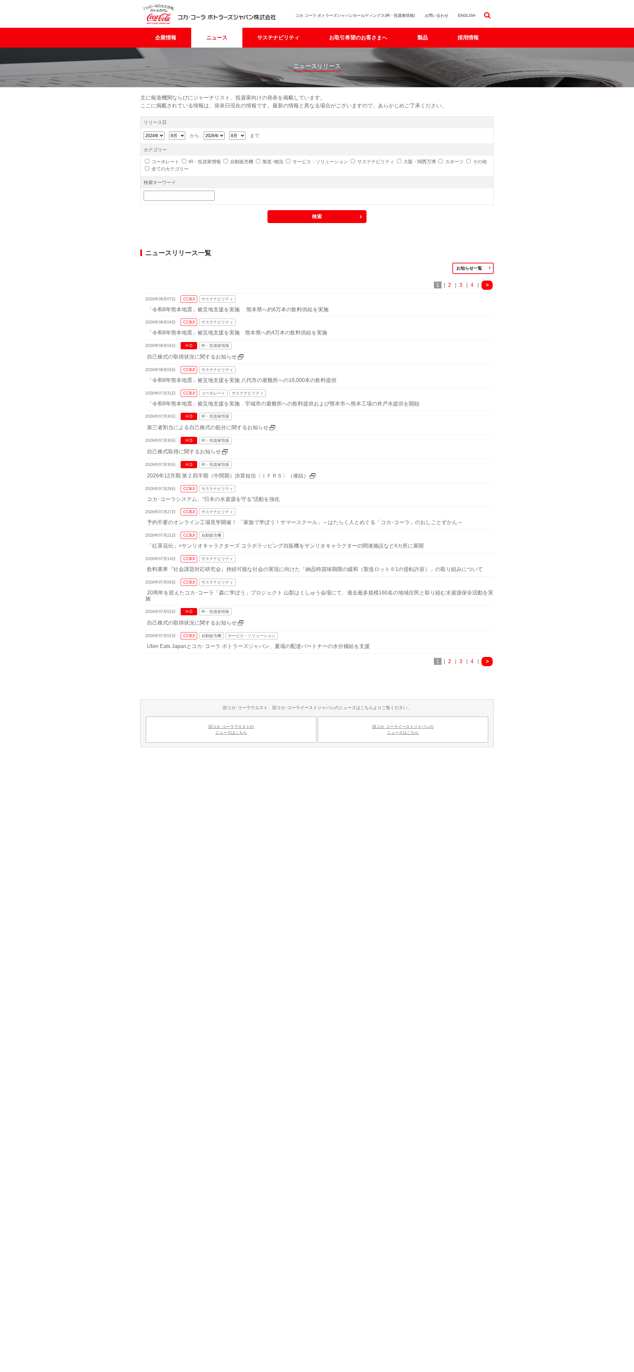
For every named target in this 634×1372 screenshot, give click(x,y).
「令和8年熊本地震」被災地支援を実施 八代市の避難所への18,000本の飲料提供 (241, 380)
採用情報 (468, 37)
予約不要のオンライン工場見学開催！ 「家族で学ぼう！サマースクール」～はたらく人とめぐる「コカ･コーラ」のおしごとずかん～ (305, 522)
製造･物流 (273, 161)
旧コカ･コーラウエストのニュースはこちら (231, 729)
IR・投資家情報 (205, 161)
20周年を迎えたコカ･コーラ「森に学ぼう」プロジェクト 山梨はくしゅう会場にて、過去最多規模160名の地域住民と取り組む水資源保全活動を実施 (319, 596)
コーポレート (165, 161)
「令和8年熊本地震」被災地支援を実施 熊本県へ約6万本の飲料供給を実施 (238, 309)
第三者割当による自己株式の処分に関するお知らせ (207, 427)
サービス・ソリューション (320, 161)
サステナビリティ (278, 37)
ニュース (217, 37)
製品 (422, 37)
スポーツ (454, 161)
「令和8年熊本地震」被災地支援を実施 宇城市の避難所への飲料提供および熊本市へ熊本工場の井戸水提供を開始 (283, 403)
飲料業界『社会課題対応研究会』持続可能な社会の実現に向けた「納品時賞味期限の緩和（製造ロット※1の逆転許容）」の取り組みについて (315, 569)
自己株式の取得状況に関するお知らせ (192, 357)
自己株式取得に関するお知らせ (184, 451)
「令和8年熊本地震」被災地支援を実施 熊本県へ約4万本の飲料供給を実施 (237, 332)
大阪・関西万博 (420, 161)
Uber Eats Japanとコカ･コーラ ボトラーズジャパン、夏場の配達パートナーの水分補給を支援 (258, 646)
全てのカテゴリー (170, 169)
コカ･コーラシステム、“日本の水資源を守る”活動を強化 (216, 499)
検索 (487, 15)
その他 (480, 161)
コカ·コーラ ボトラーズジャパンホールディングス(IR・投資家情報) (355, 15)
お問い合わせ (436, 15)
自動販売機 (241, 161)
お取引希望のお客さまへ (358, 37)
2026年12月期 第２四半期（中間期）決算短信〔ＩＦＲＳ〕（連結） (228, 475)
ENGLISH (467, 15)
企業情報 (165, 37)
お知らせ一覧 (469, 268)
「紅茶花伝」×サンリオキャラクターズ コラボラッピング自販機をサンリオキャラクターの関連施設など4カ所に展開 (285, 546)
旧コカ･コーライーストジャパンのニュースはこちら (403, 729)
